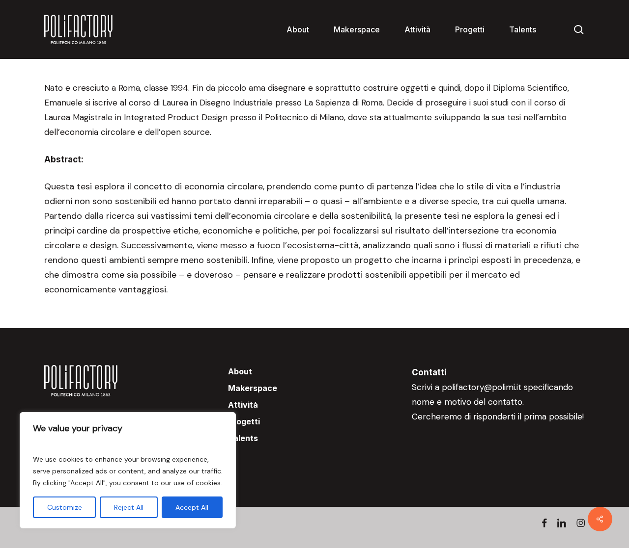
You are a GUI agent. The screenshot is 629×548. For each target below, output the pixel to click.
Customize (64, 507)
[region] (128, 470)
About (240, 371)
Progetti (244, 421)
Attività (243, 405)
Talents (243, 438)
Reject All (128, 507)
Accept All (191, 507)
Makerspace (252, 388)
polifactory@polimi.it (481, 387)
